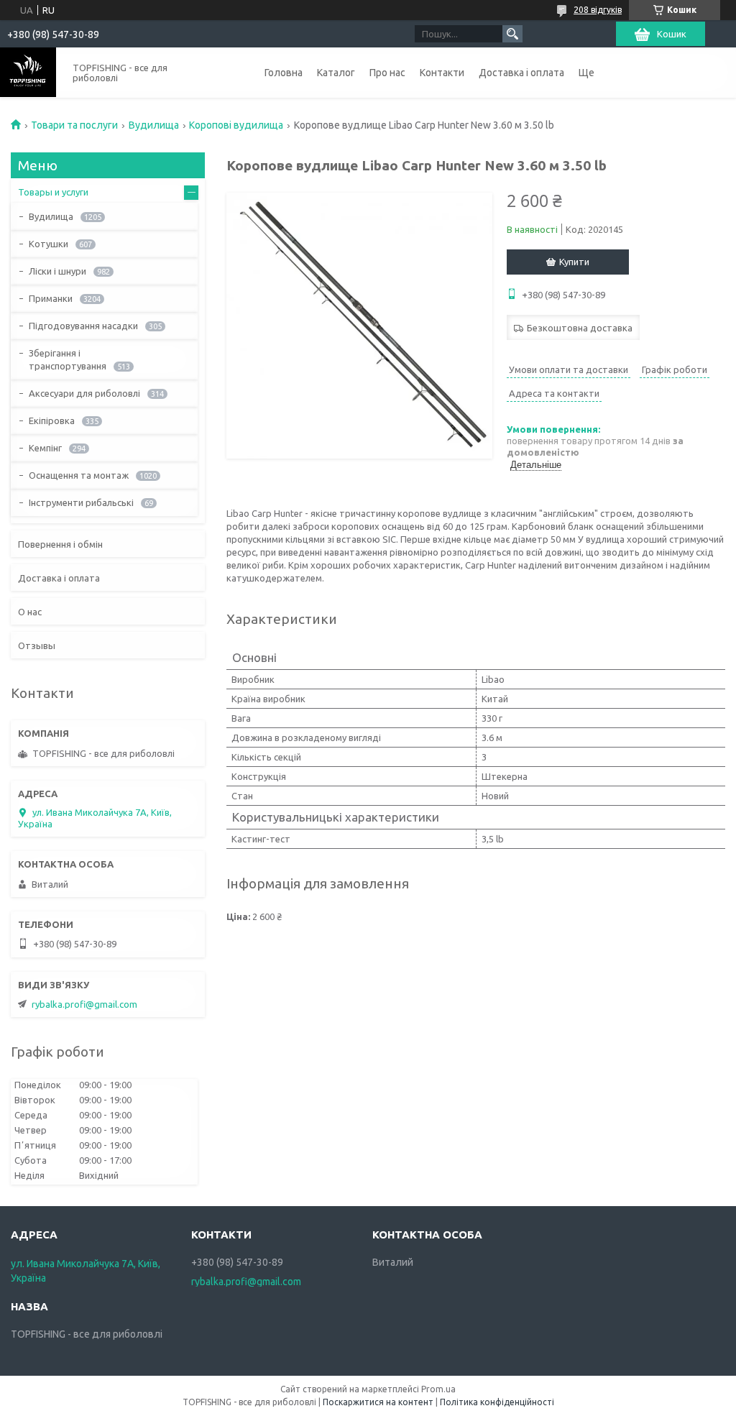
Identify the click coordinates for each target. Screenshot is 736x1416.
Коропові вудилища (236, 125)
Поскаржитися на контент (378, 1402)
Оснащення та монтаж (79, 475)
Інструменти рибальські (81, 502)
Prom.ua (438, 1389)
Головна (283, 72)
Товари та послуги (74, 125)
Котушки (48, 244)
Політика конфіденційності (497, 1402)
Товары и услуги (53, 192)
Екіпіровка (52, 420)
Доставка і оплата (521, 72)
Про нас (387, 72)
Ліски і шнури (57, 271)
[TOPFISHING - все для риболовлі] (28, 72)
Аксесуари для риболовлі (84, 393)
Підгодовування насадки (83, 326)
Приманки (51, 298)
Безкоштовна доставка (579, 328)
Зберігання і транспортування (67, 359)
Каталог (336, 72)
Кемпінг (45, 448)
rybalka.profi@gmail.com (84, 1004)
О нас (30, 612)
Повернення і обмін (60, 544)
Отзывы (36, 645)
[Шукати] (512, 33)
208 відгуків (598, 9)
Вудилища (154, 125)
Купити (574, 262)
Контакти (442, 72)
